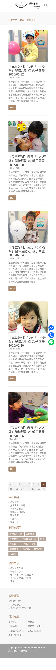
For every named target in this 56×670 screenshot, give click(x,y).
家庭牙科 (14, 522)
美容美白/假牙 (16, 509)
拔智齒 (13, 554)
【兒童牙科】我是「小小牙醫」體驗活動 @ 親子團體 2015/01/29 (27, 341)
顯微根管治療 (16, 534)
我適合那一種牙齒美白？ (21, 575)
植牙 (42, 539)
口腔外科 (14, 519)
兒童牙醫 (26, 549)
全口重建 (30, 534)
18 (39, 489)
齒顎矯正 (14, 502)
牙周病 (13, 544)
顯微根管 (14, 515)
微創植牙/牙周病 (17, 512)
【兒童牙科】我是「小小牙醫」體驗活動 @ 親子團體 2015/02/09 (27, 161)
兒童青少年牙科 (17, 505)
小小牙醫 (24, 544)
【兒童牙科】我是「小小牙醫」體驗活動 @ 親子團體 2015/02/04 (27, 251)
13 (22, 489)
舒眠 (34, 544)
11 (11, 489)
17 (33, 489)
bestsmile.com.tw (36, 648)
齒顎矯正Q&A (16, 571)
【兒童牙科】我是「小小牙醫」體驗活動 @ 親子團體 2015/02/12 (27, 70)
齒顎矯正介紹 (16, 568)
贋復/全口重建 (14, 635)
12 (16, 489)
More (12, 108)
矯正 (12, 581)
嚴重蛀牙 (14, 549)
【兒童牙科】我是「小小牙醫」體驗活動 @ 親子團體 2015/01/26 (27, 432)
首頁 (22, 20)
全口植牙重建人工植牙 (20, 578)
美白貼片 (38, 549)
